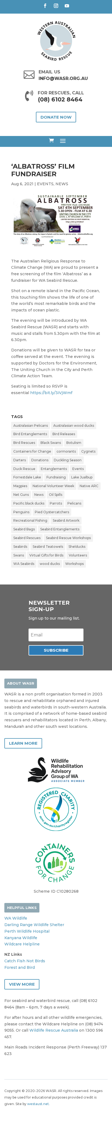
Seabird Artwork (66, 520)
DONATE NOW (56, 117)
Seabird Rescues (27, 538)
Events (78, 469)
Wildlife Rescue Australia (53, 1030)
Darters (19, 460)
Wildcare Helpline (22, 944)
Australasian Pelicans (30, 425)
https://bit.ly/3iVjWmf (51, 392)
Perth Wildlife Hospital (26, 931)
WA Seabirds (23, 564)
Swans (18, 555)
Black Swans (51, 443)
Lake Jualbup (81, 477)
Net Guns (21, 495)
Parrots (56, 503)
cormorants (66, 451)
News (38, 495)
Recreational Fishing (30, 520)
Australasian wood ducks (73, 425)
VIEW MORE (22, 984)
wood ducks (50, 564)
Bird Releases (63, 434)
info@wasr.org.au (63, 78)
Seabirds (20, 547)
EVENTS (45, 183)
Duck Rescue (24, 469)
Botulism (73, 443)
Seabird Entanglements (59, 529)
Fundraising (56, 477)
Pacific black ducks (28, 503)
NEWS (61, 183)
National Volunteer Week (53, 486)
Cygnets (88, 451)
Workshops (74, 564)
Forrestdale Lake (27, 477)
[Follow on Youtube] (67, 5)
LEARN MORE (23, 743)
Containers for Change (32, 451)
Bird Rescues (24, 443)
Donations (39, 460)
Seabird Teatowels (48, 547)
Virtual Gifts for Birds (46, 555)
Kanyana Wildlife (20, 937)
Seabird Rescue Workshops (68, 538)
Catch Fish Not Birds (24, 960)
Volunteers (78, 555)
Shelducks (77, 547)
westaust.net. (38, 1104)
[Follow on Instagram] (56, 5)
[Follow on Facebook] (45, 5)
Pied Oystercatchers (52, 512)
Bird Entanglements (30, 434)
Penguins (21, 512)
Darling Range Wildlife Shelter (34, 924)
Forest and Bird (19, 967)
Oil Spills (55, 495)
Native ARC (89, 486)
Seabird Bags (24, 529)
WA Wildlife (15, 918)
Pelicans (74, 503)
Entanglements (54, 469)
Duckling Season (68, 460)
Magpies (20, 486)
